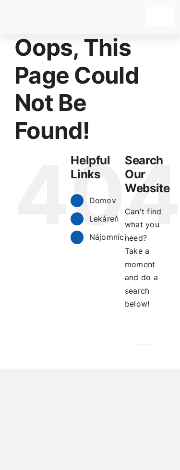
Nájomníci (107, 237)
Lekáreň (104, 218)
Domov (102, 200)
